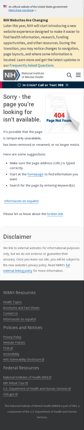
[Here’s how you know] (42, 8)
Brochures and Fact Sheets (21, 308)
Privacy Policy (12, 337)
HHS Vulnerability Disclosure (22, 359)
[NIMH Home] (23, 74)
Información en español (21, 201)
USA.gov (9, 394)
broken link (55, 214)
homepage (36, 174)
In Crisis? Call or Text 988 (43, 85)
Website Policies (14, 342)
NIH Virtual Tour (14, 383)
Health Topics (12, 302)
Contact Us (10, 313)
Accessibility (11, 354)
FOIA (7, 348)
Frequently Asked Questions (31, 65)
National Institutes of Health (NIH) (26, 377)
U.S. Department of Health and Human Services (35, 388)
